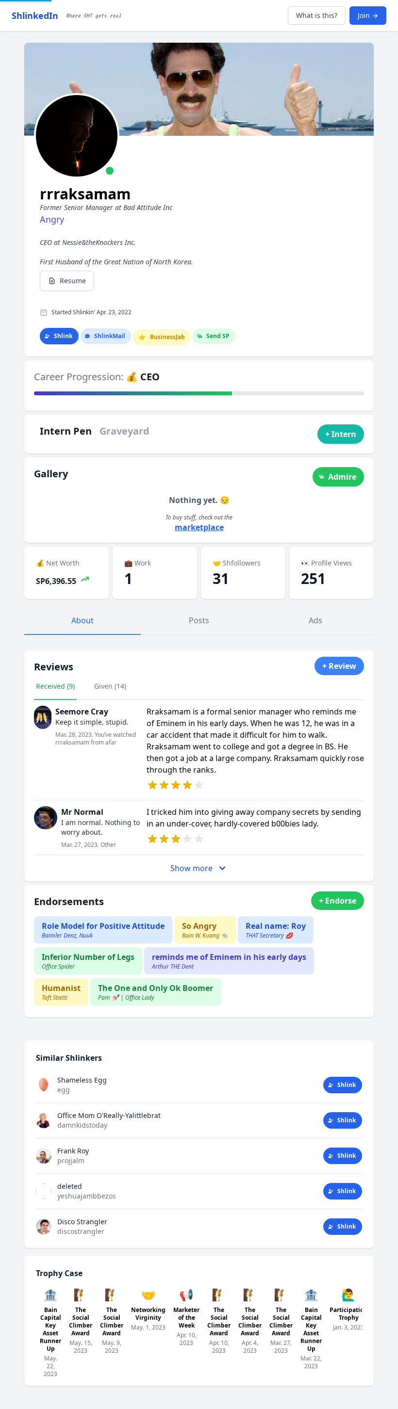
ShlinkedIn (35, 15)
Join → (368, 15)
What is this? (316, 15)
